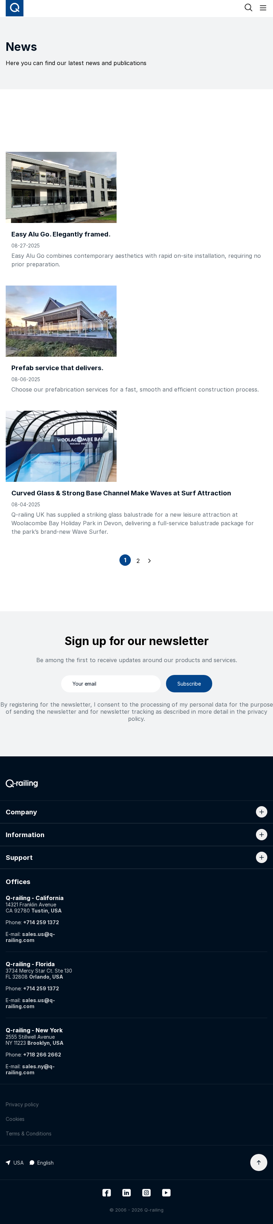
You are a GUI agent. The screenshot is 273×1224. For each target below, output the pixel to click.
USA (19, 1163)
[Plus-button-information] (261, 834)
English (45, 1163)
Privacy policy (22, 1104)
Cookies (15, 1119)
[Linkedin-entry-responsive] (126, 1193)
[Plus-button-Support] (261, 857)
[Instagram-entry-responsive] (146, 1193)
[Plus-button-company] (261, 812)
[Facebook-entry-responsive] (106, 1193)
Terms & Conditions (29, 1133)
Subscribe (189, 684)
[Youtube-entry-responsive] (166, 1193)
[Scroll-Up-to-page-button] (258, 1162)
